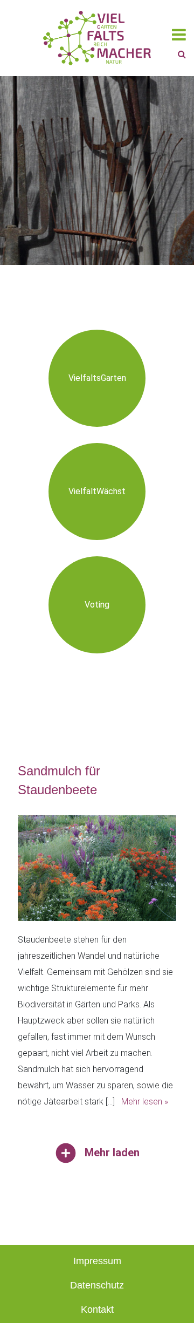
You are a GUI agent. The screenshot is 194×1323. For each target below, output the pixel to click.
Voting (97, 604)
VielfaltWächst (97, 491)
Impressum (97, 1261)
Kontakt (97, 1309)
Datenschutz (97, 1285)
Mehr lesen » (144, 1101)
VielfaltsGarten (97, 378)
